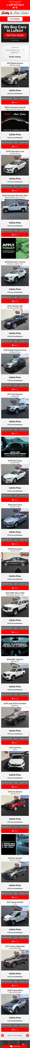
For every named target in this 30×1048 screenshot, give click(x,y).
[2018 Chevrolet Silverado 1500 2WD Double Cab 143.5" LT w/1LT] (15, 209)
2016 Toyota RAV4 (15, 991)
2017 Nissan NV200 (15, 903)
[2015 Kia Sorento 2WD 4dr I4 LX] (15, 805)
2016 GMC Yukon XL (15, 660)
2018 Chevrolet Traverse (15, 263)
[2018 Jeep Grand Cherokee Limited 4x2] (15, 717)
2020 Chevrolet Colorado (15, 108)
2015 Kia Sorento (15, 792)
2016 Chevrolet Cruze (15, 152)
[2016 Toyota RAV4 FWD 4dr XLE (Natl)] (15, 1004)
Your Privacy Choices (18, 1044)
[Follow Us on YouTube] (14, 7)
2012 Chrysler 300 (15, 307)
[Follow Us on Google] (16, 7)
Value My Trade (23, 98)
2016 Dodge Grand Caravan (15, 351)
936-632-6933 (16, 5)
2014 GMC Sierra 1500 (15, 594)
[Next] (27, 1035)
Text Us (15, 102)
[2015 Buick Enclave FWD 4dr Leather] (15, 77)
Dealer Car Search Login (15, 1043)
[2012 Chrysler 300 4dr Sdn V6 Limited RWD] (15, 319)
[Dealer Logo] (15, 13)
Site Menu (15, 19)
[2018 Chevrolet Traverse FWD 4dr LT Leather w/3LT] (15, 275)
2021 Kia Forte (15, 748)
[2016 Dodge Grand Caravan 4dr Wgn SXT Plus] (15, 364)
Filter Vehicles (16, 57)
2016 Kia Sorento (15, 859)
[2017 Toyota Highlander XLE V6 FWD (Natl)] (15, 960)
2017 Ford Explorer (15, 395)
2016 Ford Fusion (15, 461)
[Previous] (2, 1035)
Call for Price (15, 90)
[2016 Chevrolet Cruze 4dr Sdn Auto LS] (15, 165)
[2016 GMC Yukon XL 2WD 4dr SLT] (15, 673)
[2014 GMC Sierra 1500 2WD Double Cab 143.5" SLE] (15, 606)
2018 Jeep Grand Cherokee (15, 704)
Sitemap (12, 1044)
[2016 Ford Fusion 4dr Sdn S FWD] (15, 474)
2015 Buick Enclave (15, 64)
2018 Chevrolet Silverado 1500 (15, 196)
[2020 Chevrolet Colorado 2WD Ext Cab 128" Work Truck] (15, 121)
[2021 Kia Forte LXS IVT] (15, 761)
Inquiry (16, 98)
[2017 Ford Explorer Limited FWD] (15, 408)
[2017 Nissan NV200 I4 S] (15, 916)
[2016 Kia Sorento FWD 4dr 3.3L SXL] (15, 872)
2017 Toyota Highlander (15, 947)
